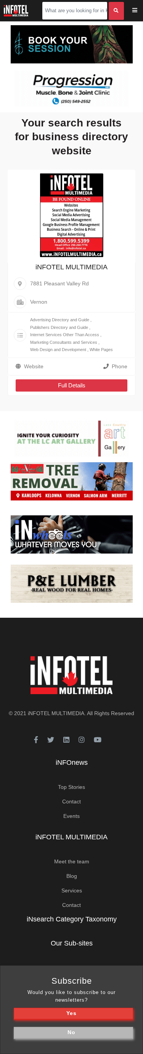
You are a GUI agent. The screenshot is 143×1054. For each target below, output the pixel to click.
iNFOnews (72, 762)
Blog (71, 876)
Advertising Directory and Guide (59, 319)
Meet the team (71, 861)
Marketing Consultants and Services (63, 342)
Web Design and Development (58, 349)
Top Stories (71, 787)
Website (33, 366)
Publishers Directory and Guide (59, 327)
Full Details (71, 385)
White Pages (101, 349)
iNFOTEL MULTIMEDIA (71, 267)
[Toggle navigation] (140, 11)
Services (71, 890)
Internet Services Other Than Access (64, 334)
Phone (119, 366)
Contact (71, 801)
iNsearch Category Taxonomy (72, 919)
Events (71, 816)
